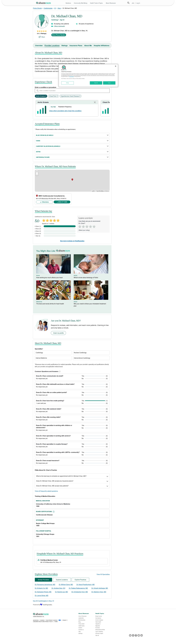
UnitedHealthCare (43, 157)
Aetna (38, 152)
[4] (90, 226)
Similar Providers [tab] (43, 580)
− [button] (36, 174)
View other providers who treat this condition (65, 110)
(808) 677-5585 (62, 202)
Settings (67, 82)
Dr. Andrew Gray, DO (58, 588)
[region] (88, 75)
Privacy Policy (71, 76)
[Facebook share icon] (130, 636)
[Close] (116, 66)
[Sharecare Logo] (44, 2)
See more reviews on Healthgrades (72, 241)
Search (128, 3)
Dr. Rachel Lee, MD (61, 592)
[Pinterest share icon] (141, 636)
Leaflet (93, 191)
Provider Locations (52, 45)
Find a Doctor (37, 8)
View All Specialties (103, 574)
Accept (109, 82)
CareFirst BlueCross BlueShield (48, 146)
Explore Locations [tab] (62, 580)
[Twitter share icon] (138, 636)
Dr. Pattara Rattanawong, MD (78, 588)
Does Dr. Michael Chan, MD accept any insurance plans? (54, 481)
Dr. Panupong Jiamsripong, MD (45, 584)
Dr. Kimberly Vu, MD (41, 588)
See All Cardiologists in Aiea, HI (43, 601)
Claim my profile (58, 333)
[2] (83, 226)
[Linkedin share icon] (135, 636)
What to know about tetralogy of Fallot (86, 277)
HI (55, 8)
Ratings (65, 45)
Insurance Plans (76, 45)
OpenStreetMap (100, 191)
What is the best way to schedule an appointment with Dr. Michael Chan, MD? (61, 476)
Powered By (36, 604)
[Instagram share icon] (133, 636)
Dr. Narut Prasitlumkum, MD (86, 584)
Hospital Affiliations (101, 45)
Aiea (59, 8)
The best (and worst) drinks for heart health (50, 304)
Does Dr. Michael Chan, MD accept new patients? (52, 486)
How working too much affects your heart (49, 277)
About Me (88, 45)
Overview (39, 45)
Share (43, 37)
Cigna (38, 141)
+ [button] (36, 172)
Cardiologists (48, 8)
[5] (94, 226)
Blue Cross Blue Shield (44, 135)
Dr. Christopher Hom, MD (80, 592)
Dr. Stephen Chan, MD (98, 592)
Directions (45, 202)
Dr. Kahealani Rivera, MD (43, 592)
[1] (79, 226)
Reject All (96, 82)
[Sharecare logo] (53, 614)
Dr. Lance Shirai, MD (41, 595)
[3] (87, 226)
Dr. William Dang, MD (66, 584)
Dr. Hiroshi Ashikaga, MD (99, 588)
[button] (59, 371)
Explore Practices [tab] (80, 580)
